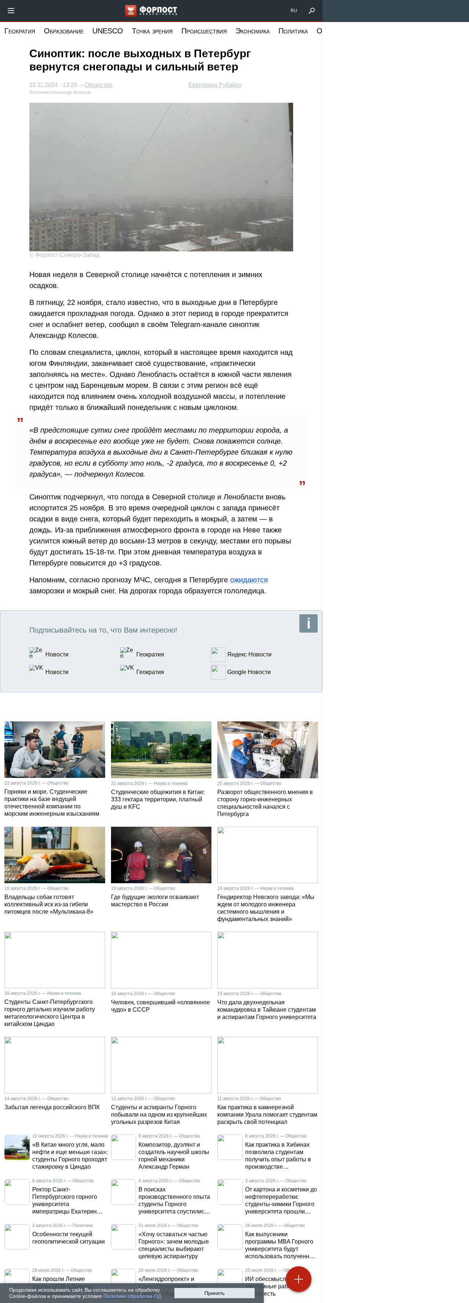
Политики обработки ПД (132, 1296)
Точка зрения (152, 31)
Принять (214, 1293)
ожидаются (249, 580)
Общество (98, 85)
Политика (293, 31)
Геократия (19, 31)
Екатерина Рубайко (214, 85)
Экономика (253, 31)
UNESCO (107, 31)
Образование (64, 31)
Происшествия (204, 31)
